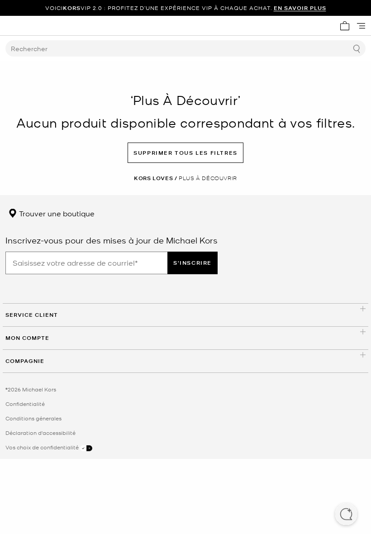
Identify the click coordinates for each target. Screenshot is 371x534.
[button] (346, 515)
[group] (185, 8)
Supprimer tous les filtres (185, 153)
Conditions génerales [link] (33, 418)
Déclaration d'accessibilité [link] (40, 432)
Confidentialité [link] (25, 403)
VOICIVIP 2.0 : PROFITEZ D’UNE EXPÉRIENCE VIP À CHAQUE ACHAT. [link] (185, 8)
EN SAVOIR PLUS (300, 8)
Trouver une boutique (56, 213)
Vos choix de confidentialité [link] (42, 447)
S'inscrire (192, 263)
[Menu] (361, 25)
